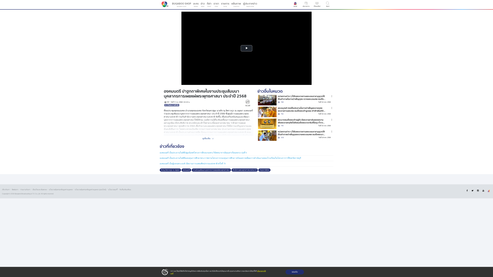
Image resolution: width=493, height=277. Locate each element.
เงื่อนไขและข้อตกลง (39, 190)
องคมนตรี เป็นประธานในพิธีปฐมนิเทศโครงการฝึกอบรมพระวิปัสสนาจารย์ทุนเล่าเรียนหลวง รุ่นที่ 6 (203, 153)
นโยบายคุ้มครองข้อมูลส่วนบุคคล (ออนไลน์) (90, 190)
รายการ (225, 4)
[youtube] (483, 190)
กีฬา (209, 5)
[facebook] (467, 190)
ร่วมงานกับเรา (25, 190)
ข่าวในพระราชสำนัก (172, 105)
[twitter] (472, 190)
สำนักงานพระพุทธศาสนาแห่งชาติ (245, 170)
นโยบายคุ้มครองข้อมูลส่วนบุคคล (61, 190)
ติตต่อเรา (15, 190)
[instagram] (478, 190)
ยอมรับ (295, 271)
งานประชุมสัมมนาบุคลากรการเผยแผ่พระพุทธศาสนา (211, 170)
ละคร (196, 4)
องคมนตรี (186, 170)
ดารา (216, 4)
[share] (248, 102)
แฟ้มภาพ (236, 4)
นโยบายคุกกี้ (112, 190)
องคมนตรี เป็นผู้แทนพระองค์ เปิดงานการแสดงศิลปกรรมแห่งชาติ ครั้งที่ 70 (193, 163)
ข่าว (203, 4)
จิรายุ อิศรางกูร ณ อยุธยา (170, 170)
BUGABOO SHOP (181, 4)
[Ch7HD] (164, 4)
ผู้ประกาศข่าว (250, 4)
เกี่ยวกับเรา (6, 190)
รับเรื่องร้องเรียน (125, 190)
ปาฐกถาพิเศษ (264, 170)
